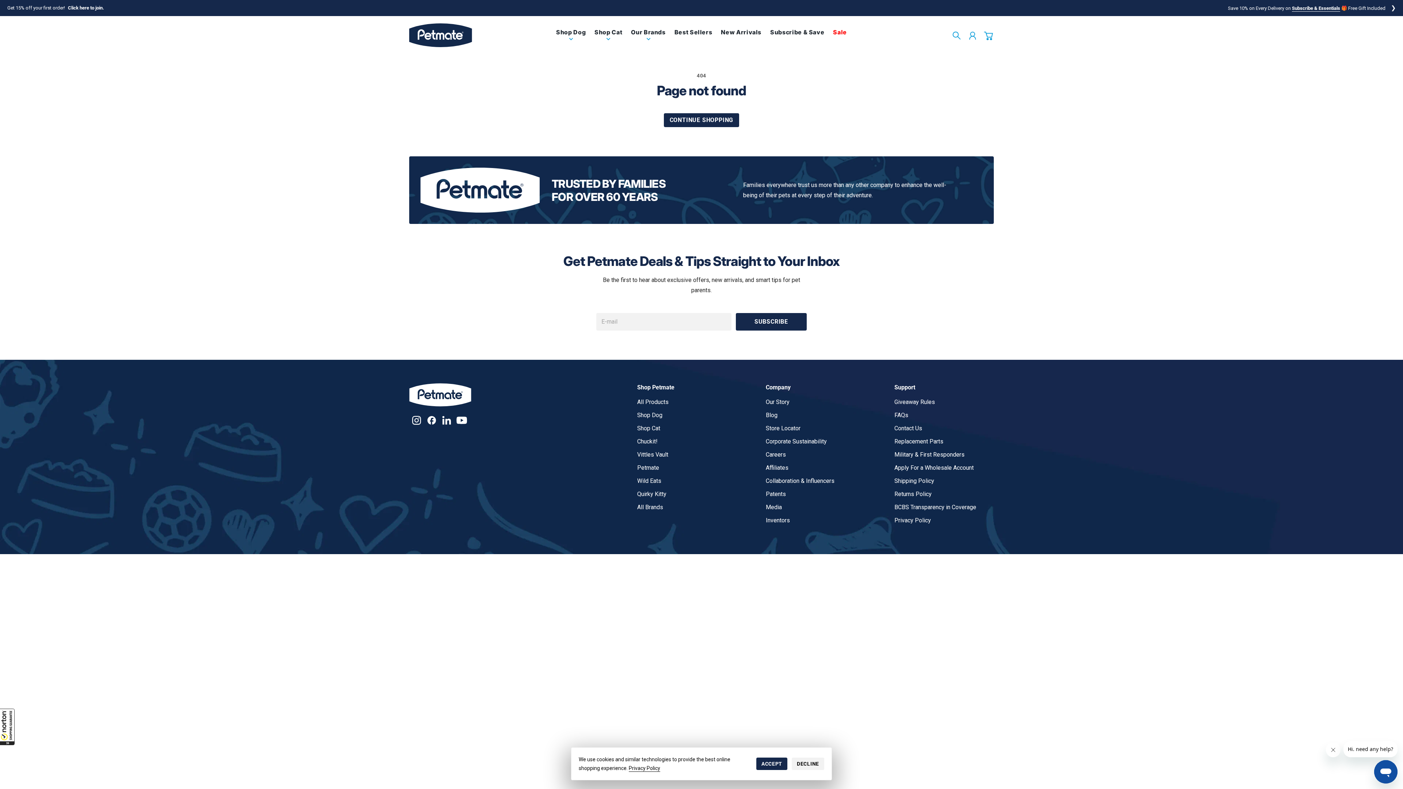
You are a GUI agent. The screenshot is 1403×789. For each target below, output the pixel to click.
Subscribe (771, 321)
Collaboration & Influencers (800, 480)
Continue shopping (702, 120)
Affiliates (777, 467)
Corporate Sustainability (796, 441)
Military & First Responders (929, 454)
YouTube (461, 420)
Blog (771, 415)
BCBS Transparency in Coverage (935, 507)
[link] (571, 38)
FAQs (901, 415)
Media (774, 507)
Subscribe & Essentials (1316, 8)
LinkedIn (446, 420)
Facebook (431, 420)
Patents (776, 494)
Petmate (648, 467)
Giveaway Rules (914, 402)
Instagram (416, 420)
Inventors (778, 520)
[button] (7, 727)
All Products (653, 402)
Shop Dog (649, 415)
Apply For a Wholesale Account (934, 467)
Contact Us (908, 428)
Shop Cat (648, 428)
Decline (808, 764)
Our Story (778, 402)
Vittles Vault (652, 454)
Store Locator (783, 428)
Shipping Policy (914, 480)
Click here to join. (86, 8)
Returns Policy (913, 494)
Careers (776, 454)
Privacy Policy (644, 768)
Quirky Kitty (651, 494)
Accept (771, 764)
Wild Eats (649, 480)
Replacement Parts (918, 441)
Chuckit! (647, 441)
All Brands (650, 507)
